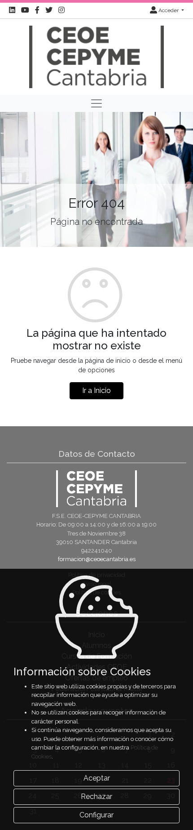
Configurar (96, 815)
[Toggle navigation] (96, 103)
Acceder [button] (168, 10)
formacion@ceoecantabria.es (97, 559)
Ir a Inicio (96, 390)
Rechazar (96, 796)
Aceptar (96, 778)
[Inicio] (96, 56)
